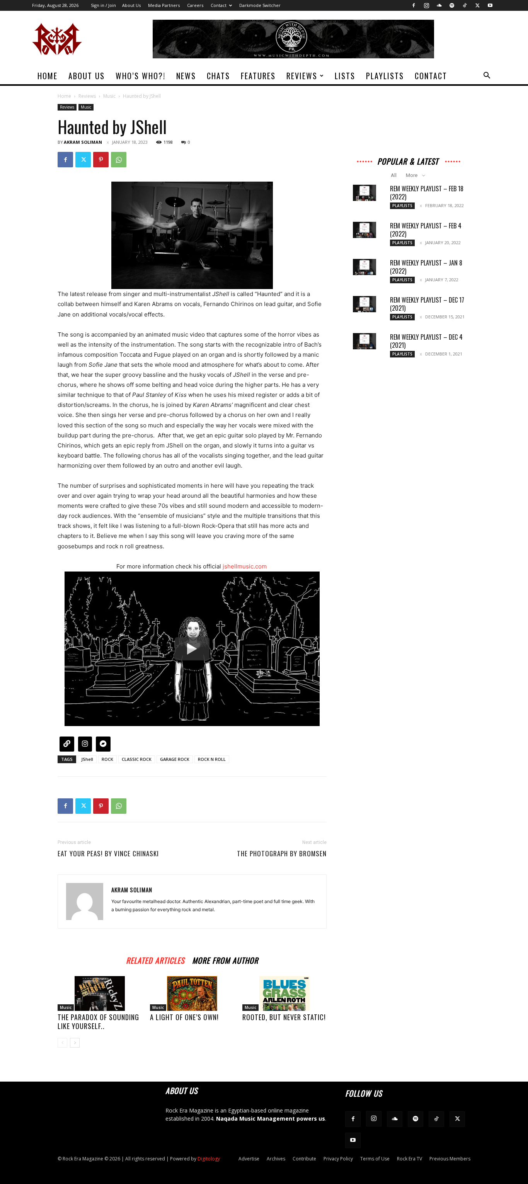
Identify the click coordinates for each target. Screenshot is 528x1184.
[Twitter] (477, 5)
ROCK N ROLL (212, 759)
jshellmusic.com (245, 566)
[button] (486, 76)
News (186, 76)
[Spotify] (452, 5)
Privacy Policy (338, 1158)
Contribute (304, 1158)
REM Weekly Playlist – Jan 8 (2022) (426, 267)
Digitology (209, 1158)
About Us (131, 5)
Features (258, 76)
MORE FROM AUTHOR (225, 959)
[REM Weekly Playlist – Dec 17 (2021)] (364, 304)
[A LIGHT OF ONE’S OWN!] (192, 993)
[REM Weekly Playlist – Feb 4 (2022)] (364, 230)
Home (47, 76)
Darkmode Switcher (260, 5)
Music (109, 96)
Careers (195, 5)
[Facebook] (413, 5)
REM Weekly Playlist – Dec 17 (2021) (427, 304)
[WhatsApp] (118, 159)
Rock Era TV (409, 1158)
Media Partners (164, 5)
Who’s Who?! (140, 76)
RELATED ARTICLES (155, 959)
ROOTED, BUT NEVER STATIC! (284, 1017)
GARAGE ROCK (174, 759)
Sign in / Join (103, 5)
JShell (87, 759)
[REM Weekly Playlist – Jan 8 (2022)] (364, 267)
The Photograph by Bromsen (282, 853)
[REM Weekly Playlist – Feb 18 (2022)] (364, 193)
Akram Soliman (83, 142)
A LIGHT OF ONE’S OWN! (184, 1017)
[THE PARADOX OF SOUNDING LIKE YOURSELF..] (100, 993)
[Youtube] (490, 5)
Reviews (301, 76)
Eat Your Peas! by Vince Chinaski (108, 853)
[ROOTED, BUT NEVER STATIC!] (284, 993)
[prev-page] (62, 1043)
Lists (345, 76)
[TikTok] (464, 5)
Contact (219, 5)
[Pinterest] (101, 159)
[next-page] (75, 1043)
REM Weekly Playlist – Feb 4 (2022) (426, 229)
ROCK (107, 759)
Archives (276, 1158)
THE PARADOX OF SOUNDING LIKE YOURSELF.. (98, 1021)
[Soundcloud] (439, 5)
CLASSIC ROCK (137, 759)
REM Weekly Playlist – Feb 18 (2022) (426, 192)
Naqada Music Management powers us (270, 1118)
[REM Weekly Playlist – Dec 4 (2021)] (364, 341)
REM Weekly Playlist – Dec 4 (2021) (426, 341)
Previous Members (449, 1158)
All (394, 175)
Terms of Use (375, 1158)
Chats (218, 76)
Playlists (385, 76)
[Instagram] (426, 5)
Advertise (248, 1158)
